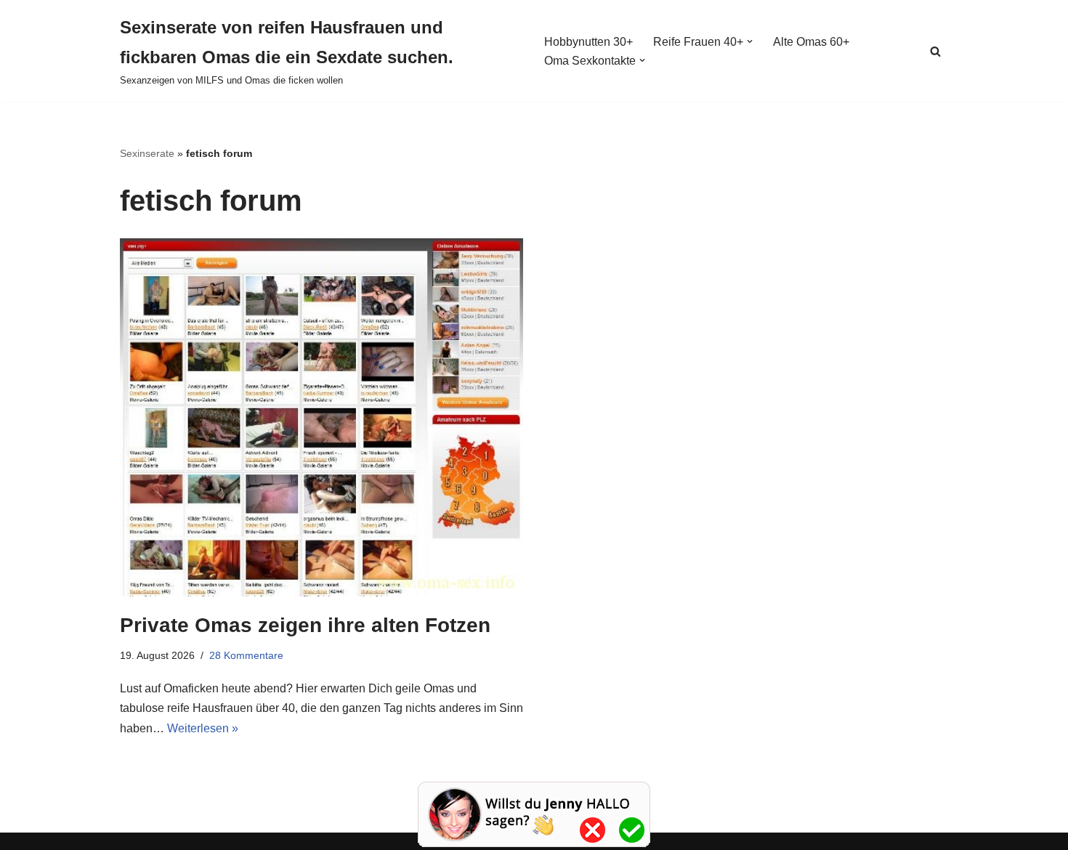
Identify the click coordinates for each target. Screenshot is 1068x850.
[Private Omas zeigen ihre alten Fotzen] (321, 417)
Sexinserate (147, 153)
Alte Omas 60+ (811, 42)
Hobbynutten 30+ (588, 42)
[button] (750, 41)
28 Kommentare (246, 655)
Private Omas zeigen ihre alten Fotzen (305, 625)
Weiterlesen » (202, 728)
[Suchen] (935, 51)
